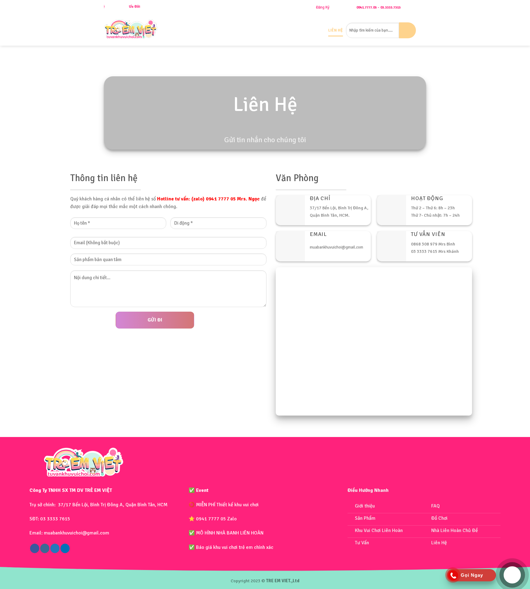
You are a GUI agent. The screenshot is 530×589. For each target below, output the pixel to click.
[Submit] (407, 30)
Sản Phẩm (226, 30)
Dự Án (302, 30)
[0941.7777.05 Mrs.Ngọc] (423, 7)
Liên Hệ (335, 30)
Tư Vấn (318, 30)
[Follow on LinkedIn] (65, 548)
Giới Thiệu (202, 30)
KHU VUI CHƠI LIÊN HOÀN (268, 30)
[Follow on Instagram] (44, 548)
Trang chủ (178, 30)
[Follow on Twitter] (55, 548)
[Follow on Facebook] (34, 548)
